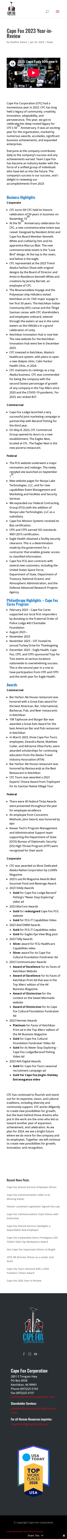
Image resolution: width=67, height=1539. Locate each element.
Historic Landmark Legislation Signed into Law (33, 1206)
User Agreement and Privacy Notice (25, 1531)
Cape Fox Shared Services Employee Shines (32, 1187)
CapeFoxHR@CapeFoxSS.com (30, 1424)
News (50, 42)
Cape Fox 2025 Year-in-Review (24, 1280)
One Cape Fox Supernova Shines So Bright (31, 1249)
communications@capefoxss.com (33, 1397)
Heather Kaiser (18, 42)
